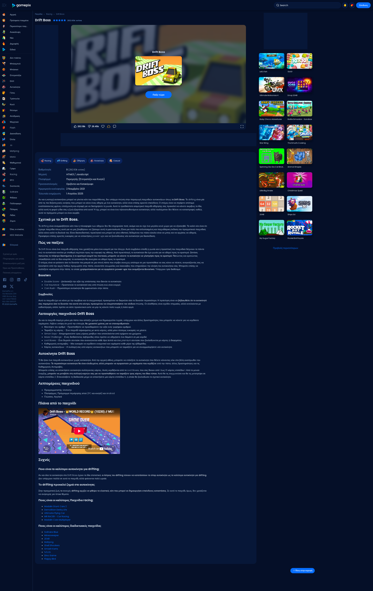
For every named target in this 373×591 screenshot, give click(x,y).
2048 (47, 538)
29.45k (95, 126)
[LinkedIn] (18, 280)
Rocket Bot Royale (295, 238)
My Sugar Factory (267, 238)
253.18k (81, 126)
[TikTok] (25, 280)
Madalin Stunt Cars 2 (55, 506)
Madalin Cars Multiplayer (57, 519)
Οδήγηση (81, 160)
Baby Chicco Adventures (271, 119)
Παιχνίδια (38, 14)
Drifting (64, 160)
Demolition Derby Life (55, 509)
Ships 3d (291, 214)
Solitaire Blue (51, 531)
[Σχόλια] (114, 126)
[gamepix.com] (21, 5)
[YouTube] (4, 287)
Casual (116, 160)
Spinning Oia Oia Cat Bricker (272, 167)
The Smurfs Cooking (297, 143)
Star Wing (264, 143)
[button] (15, 14)
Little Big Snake (266, 190)
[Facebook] (4, 280)
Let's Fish (263, 71)
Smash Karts (51, 548)
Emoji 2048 (292, 95)
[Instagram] (11, 280)
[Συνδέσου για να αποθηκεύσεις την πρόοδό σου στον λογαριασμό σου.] (108, 126)
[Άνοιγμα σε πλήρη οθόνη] (242, 126)
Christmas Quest (295, 190)
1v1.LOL (47, 552)
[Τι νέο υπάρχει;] (345, 5)
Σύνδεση (363, 5)
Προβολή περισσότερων (285, 248)
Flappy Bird (50, 558)
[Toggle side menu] (3, 5)
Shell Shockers (52, 545)
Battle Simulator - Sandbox (300, 119)
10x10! (290, 71)
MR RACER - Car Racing (56, 516)
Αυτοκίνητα (99, 160)
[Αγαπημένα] (352, 5)
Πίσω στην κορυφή (303, 570)
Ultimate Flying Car (54, 513)
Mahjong (48, 542)
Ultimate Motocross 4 (269, 95)
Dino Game (50, 555)
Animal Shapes (294, 167)
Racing (49, 14)
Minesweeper (51, 535)
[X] (11, 287)
